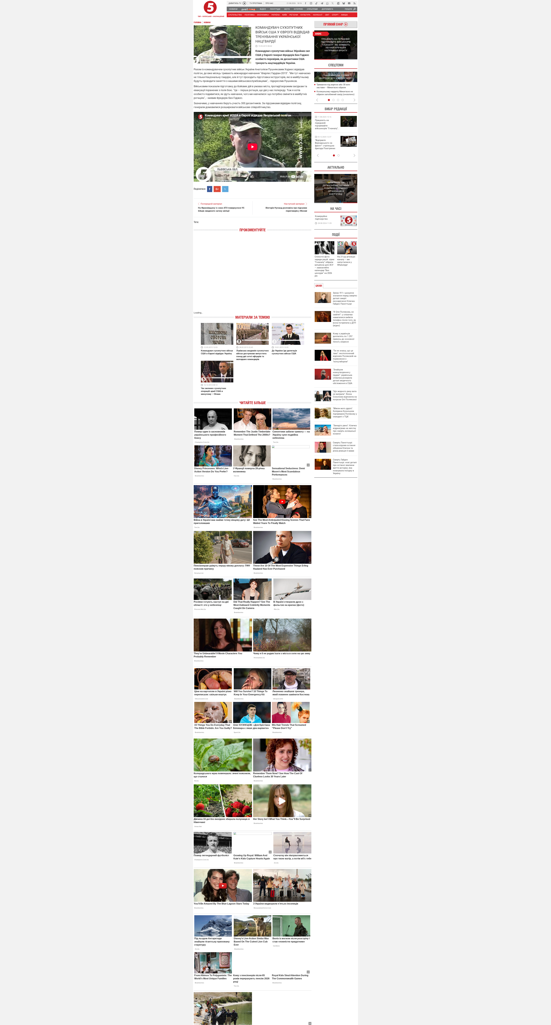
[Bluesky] (343, 3)
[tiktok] (316, 3)
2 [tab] (346, 59)
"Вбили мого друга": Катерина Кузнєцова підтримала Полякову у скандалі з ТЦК (345, 412)
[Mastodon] (338, 3)
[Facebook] (305, 3)
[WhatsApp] (327, 3)
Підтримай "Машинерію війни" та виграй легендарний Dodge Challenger (326, 124)
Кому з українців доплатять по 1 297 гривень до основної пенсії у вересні (343, 337)
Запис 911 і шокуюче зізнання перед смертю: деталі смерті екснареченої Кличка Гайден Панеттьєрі (345, 298)
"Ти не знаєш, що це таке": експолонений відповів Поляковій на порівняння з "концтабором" (344, 356)
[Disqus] (252, 274)
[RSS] (354, 3)
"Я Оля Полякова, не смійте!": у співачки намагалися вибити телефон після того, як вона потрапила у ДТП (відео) (344, 319)
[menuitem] (233, 9)
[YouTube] (349, 3)
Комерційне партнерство (321, 217)
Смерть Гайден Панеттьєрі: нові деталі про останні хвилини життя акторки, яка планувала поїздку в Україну (345, 466)
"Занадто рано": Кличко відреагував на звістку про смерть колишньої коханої (345, 429)
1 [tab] (325, 59)
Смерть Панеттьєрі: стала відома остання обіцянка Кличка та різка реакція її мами (344, 446)
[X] (332, 3)
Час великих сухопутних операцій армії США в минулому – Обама (213, 391)
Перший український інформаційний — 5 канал (210, 9)
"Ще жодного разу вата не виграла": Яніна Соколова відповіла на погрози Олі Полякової (345, 395)
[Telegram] (322, 3)
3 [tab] (338, 100)
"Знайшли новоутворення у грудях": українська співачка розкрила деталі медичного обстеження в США (342, 376)
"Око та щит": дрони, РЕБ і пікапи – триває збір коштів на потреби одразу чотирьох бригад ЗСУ (326, 145)
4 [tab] (343, 100)
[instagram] (311, 3)
